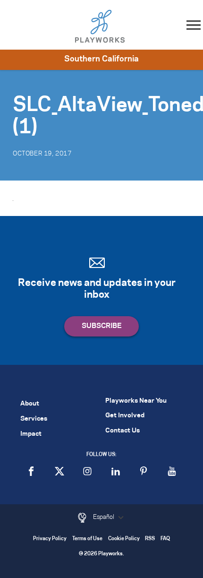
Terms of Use (87, 539)
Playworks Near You (136, 401)
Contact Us (122, 431)
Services (33, 419)
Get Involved (124, 416)
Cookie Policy (124, 539)
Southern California (101, 59)
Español (104, 517)
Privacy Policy (50, 539)
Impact (31, 434)
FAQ (165, 539)
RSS (150, 539)
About (29, 404)
